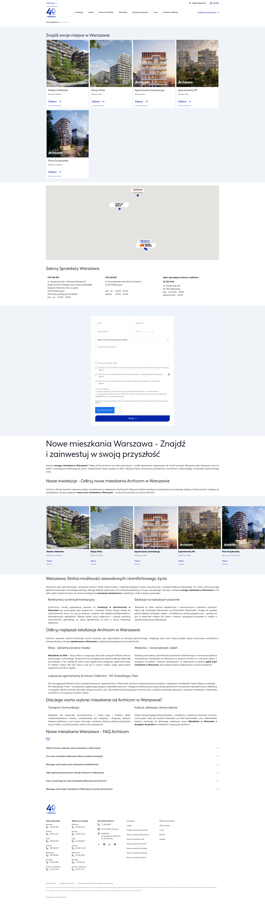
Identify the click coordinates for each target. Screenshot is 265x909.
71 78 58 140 (80, 862)
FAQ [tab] (48, 739)
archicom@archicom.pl (110, 829)
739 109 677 (54, 848)
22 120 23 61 (168, 282)
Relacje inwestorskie (140, 12)
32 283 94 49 (80, 827)
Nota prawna (51, 883)
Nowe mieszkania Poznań (136, 844)
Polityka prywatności (67, 883)
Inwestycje (79, 12)
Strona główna (52, 22)
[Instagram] (104, 844)
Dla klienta (123, 12)
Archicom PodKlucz (106, 12)
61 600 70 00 (80, 848)
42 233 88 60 (80, 841)
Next (262, 535)
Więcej (101, 370)
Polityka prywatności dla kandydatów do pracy (95, 883)
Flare (67, 687)
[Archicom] (51, 12)
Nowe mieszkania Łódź (135, 839)
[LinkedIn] (109, 844)
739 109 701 (54, 841)
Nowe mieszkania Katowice (137, 853)
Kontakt (162, 839)
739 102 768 (54, 827)
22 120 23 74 (79, 869)
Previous (50, 535)
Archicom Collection (170, 12)
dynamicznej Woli (126, 493)
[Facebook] (99, 844)
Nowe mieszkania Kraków (136, 857)
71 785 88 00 (106, 824)
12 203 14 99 (80, 834)
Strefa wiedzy (165, 825)
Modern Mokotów (58, 90)
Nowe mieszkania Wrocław (137, 848)
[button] (146, 247)
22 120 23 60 (80, 855)
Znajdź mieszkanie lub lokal (137, 830)
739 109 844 (54, 855)
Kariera (162, 835)
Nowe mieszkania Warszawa (138, 835)
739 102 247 (54, 834)
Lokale (91, 12)
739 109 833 (53, 278)
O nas (155, 12)
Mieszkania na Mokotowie (161, 659)
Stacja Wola (98, 90)
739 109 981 (54, 862)
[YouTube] (115, 844)
